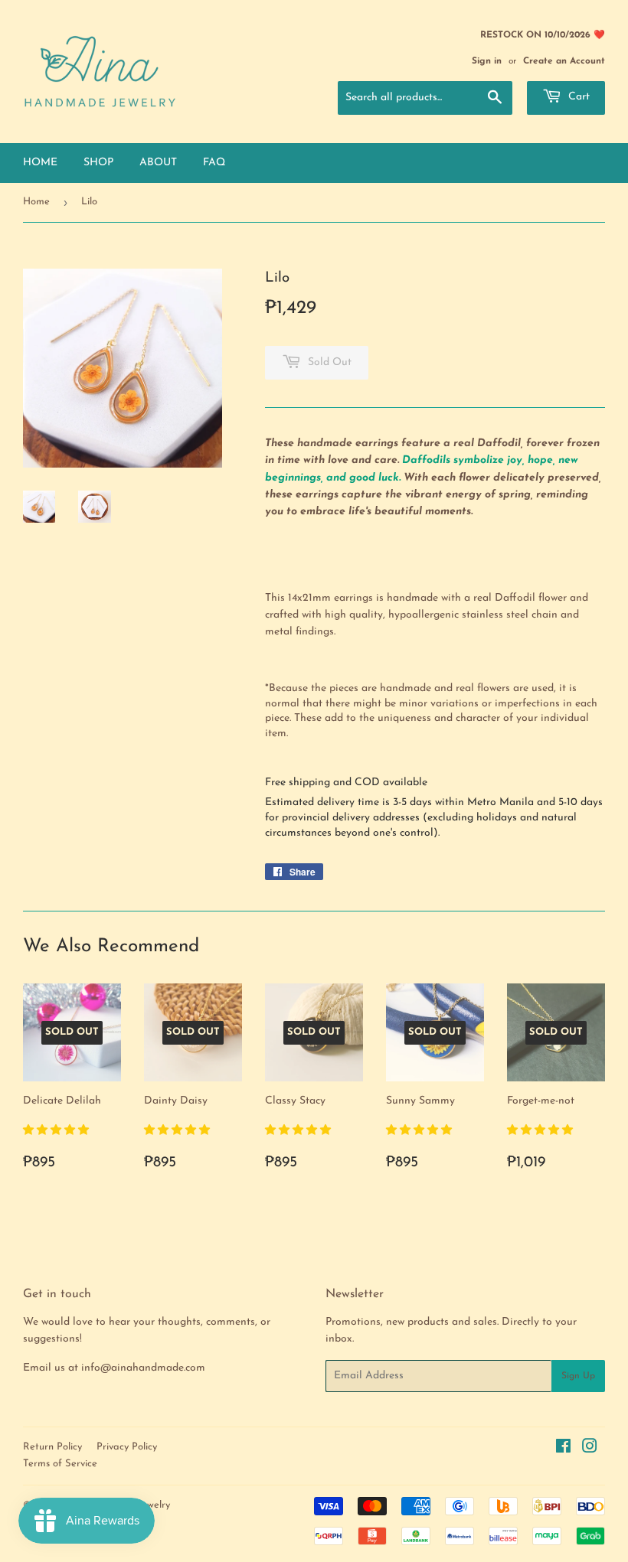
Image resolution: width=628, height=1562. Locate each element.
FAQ (214, 162)
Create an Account (564, 61)
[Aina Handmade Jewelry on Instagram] (589, 1449)
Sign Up (578, 1376)
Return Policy (52, 1447)
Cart (577, 97)
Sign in (487, 61)
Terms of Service (60, 1464)
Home (40, 162)
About (158, 162)
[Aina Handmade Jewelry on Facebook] (563, 1449)
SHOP (98, 162)
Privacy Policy (126, 1447)
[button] (57, 1130)
